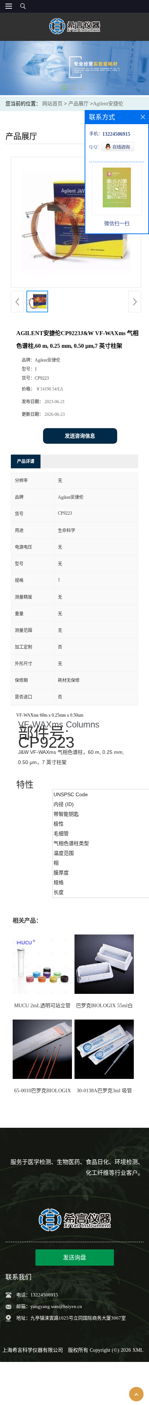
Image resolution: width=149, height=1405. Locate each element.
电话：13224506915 (37, 1295)
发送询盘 (74, 1257)
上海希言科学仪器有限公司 (32, 1350)
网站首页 (52, 103)
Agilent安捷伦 (108, 103)
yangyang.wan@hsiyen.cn (56, 1306)
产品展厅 (78, 103)
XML (138, 1350)
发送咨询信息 (80, 436)
